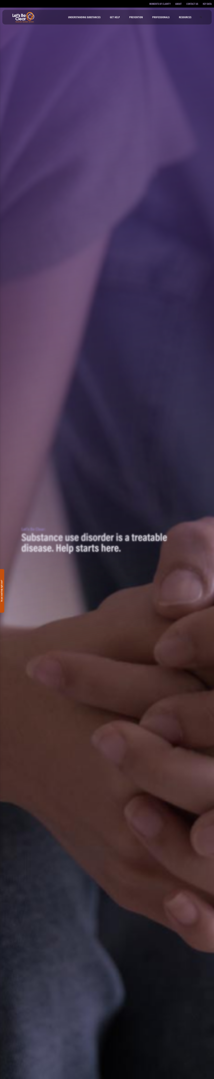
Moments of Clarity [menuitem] (160, 4)
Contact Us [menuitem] (192, 4)
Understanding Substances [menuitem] (84, 17)
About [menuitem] (178, 4)
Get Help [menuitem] (115, 17)
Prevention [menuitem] (136, 17)
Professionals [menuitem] (161, 17)
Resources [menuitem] (185, 17)
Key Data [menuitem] (207, 4)
